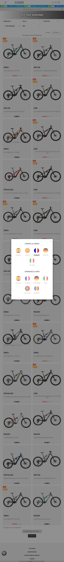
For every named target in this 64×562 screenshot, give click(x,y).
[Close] (50, 241)
